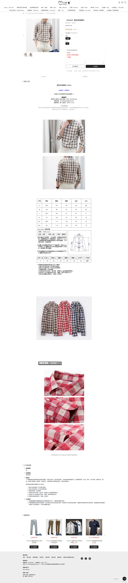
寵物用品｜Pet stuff (84, 10)
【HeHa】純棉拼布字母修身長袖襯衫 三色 (74, 541)
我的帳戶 (42, 557)
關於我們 (29, 557)
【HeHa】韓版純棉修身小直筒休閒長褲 (34, 541)
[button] (62, 35)
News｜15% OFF (9, 7)
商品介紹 (43, 76)
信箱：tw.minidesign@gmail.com (31, 564)
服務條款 (59, 557)
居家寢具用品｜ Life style (48, 10)
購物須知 (48, 557)
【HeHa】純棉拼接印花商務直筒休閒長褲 (54, 541)
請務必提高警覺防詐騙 (68, 557)
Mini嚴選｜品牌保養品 (113, 10)
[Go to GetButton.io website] (124, 581)
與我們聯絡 (35, 557)
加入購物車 (75, 66)
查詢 (24, 557)
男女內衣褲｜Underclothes (16, 10)
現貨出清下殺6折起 (22, 7)
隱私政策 (53, 557)
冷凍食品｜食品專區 (98, 10)
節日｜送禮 (44, 7)
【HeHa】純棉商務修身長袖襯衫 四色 (94, 541)
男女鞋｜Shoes (95, 7)
